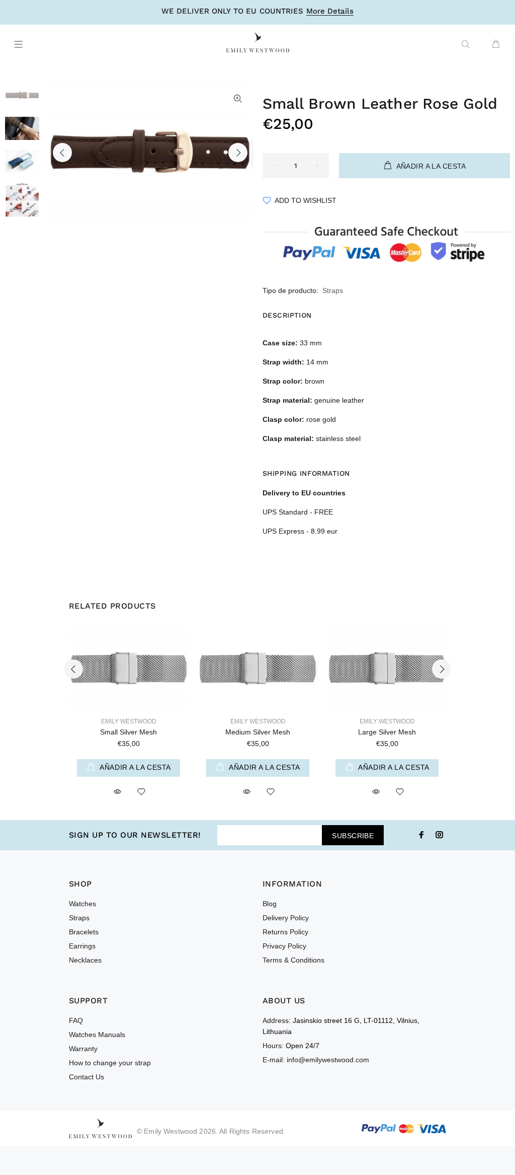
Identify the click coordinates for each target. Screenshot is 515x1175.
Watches (82, 904)
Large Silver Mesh (387, 732)
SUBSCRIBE (353, 836)
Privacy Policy (284, 946)
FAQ (76, 1020)
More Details (330, 12)
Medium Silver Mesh (257, 732)
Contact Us (86, 1077)
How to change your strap (110, 1063)
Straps (332, 290)
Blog (270, 904)
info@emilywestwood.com (328, 1060)
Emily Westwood (128, 721)
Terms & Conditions (293, 960)
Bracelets (84, 932)
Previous (62, 152)
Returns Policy (285, 932)
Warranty (83, 1049)
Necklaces (85, 960)
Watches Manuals (97, 1035)
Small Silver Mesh (128, 732)
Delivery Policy (286, 918)
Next (237, 152)
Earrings (82, 946)
